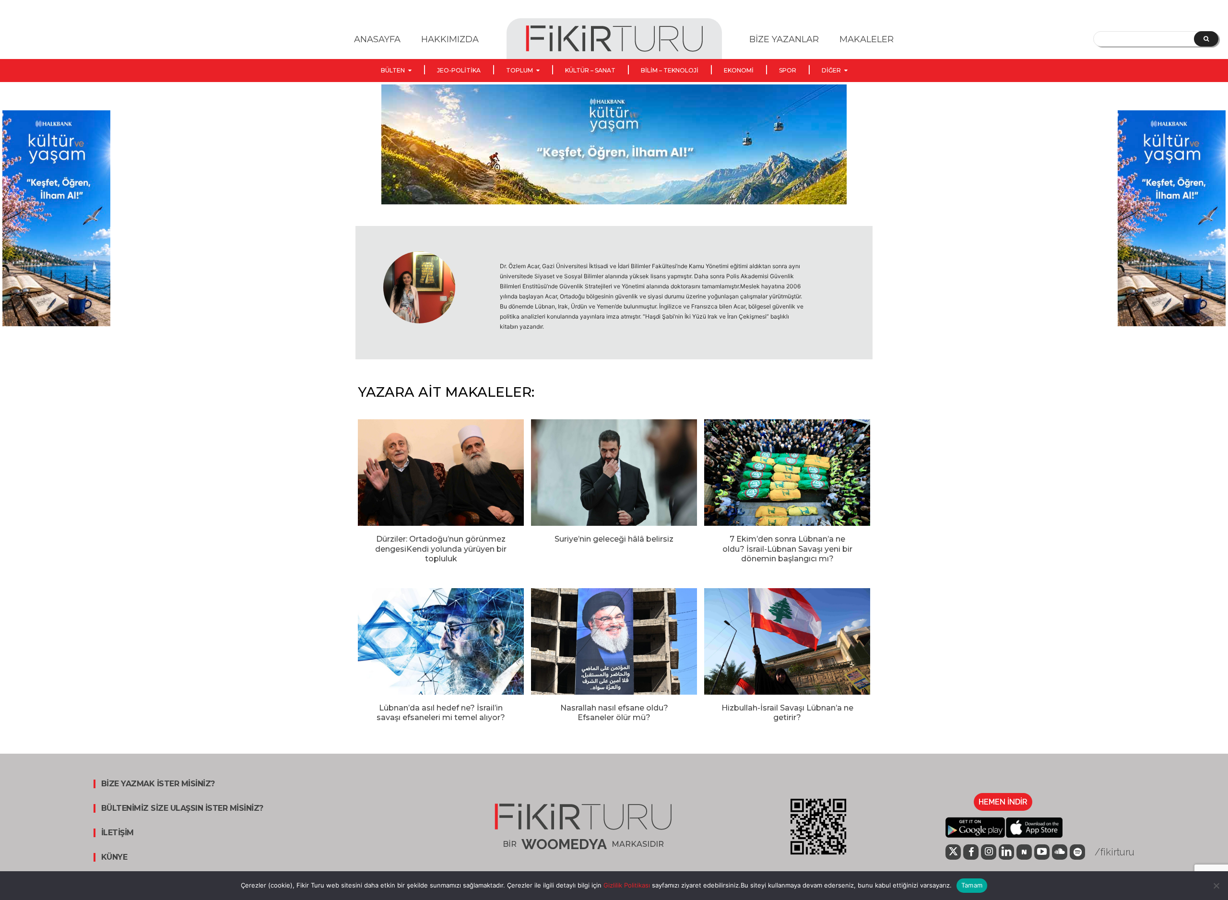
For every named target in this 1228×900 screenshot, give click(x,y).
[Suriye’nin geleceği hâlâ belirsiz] (614, 472)
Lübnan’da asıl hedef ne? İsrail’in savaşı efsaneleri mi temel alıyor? (441, 712)
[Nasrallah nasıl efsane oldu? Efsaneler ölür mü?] (614, 641)
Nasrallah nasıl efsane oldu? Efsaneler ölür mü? (614, 712)
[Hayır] (1216, 885)
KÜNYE (114, 857)
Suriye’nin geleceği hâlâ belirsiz (614, 539)
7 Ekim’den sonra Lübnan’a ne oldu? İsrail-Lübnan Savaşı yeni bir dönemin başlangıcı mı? (787, 549)
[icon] (953, 853)
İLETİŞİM (117, 833)
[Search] (1206, 39)
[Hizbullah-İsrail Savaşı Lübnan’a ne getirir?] (787, 641)
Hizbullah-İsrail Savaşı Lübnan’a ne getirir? (787, 712)
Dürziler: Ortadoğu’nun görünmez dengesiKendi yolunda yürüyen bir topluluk (441, 549)
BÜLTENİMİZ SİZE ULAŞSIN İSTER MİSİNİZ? (182, 808)
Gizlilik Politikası (626, 885)
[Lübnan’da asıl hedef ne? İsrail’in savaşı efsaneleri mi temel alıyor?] (441, 641)
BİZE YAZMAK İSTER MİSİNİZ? (158, 784)
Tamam (971, 885)
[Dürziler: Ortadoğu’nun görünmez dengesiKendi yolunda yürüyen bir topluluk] (441, 472)
